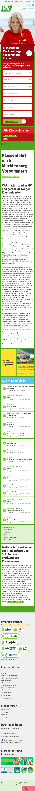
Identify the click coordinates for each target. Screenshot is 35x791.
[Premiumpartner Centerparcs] (9, 648)
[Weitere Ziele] (32, 356)
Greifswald (10, 424)
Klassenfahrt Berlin (8, 683)
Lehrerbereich (18, 1)
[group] (17, 362)
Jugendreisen (6, 709)
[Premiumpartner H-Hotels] (9, 636)
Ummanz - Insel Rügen (14, 520)
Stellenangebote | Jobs (9, 733)
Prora (9, 468)
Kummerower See (13, 450)
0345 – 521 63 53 (28, 9)
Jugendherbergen (9, 527)
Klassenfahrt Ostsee (10, 540)
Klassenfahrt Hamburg (9, 685)
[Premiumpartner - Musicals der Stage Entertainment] (24, 648)
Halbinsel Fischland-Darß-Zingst (18, 434)
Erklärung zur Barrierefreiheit (13, 740)
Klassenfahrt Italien (8, 687)
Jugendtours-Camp (8, 344)
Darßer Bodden (7, 261)
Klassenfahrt (5, 785)
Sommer (4, 714)
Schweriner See (12, 492)
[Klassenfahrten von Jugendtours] (2, 144)
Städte (6, 535)
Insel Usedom (14, 253)
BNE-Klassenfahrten (10, 537)
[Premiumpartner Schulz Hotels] (9, 642)
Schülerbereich (27, 1)
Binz (8, 397)
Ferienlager (5, 712)
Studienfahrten (8, 532)
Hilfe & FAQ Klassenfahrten (10, 736)
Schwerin (10, 485)
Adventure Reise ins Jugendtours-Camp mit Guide (20, 387)
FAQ (12, 1)
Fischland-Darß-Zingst (9, 255)
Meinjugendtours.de (8, 717)
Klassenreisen (6, 680)
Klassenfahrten (6, 671)
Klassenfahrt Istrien (8, 690)
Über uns (7, 1)
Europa (6, 138)
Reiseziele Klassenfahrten (10, 176)
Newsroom (5, 731)
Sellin (9, 501)
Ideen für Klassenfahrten (9, 675)
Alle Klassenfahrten (10, 135)
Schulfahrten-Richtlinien (15, 601)
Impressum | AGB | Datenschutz (12, 742)
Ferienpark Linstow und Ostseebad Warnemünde (19, 414)
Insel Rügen (8, 529)
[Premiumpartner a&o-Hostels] (6, 629)
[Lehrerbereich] (33, 2)
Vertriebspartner (7, 698)
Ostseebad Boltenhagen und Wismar (19, 459)
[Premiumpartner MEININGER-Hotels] (18, 629)
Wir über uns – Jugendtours (10, 728)
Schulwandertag (7, 692)
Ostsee (9, 247)
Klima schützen (7, 761)
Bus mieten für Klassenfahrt (10, 678)
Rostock (10, 478)
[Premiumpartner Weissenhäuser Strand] (10, 655)
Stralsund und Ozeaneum (15, 510)
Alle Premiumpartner (8, 659)
